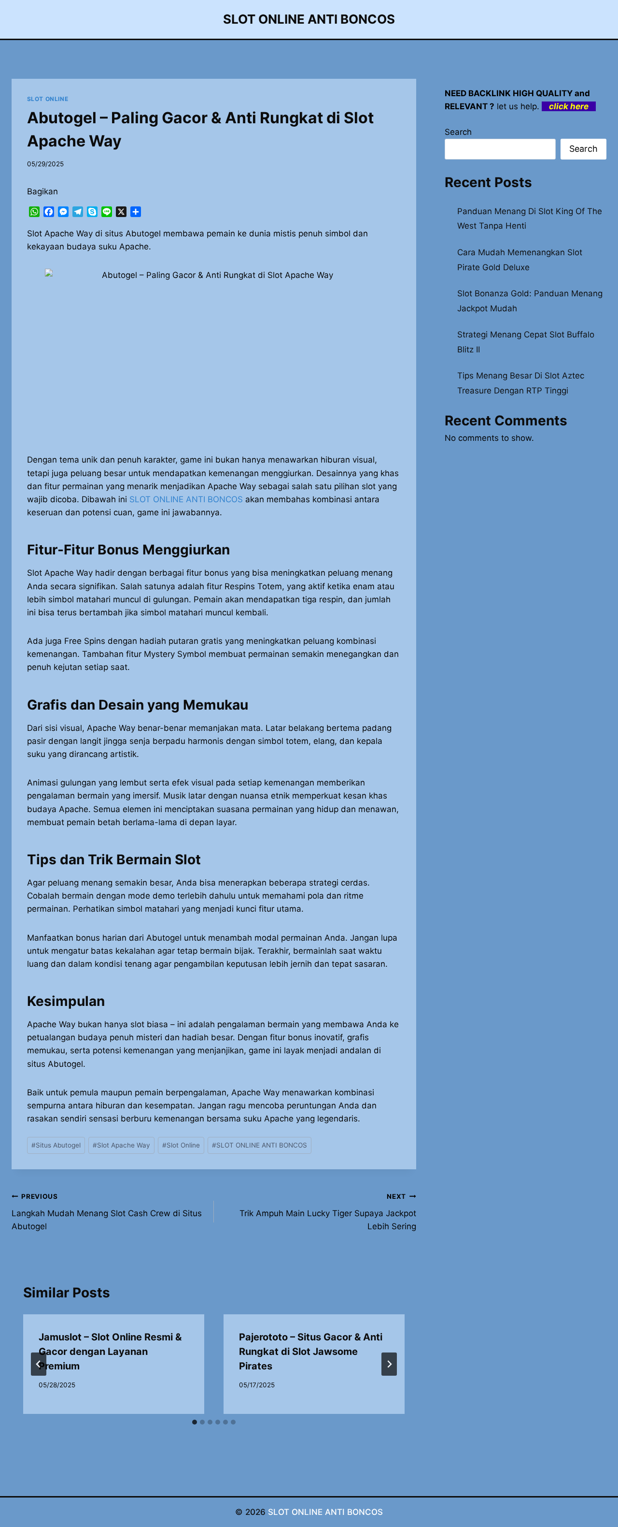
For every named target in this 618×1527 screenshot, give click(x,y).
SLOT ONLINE (48, 98)
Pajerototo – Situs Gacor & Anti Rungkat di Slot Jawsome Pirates (310, 1351)
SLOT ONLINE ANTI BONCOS (259, 1145)
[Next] (389, 1364)
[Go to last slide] (38, 1364)
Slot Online (181, 1145)
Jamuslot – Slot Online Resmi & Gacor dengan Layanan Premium (110, 1351)
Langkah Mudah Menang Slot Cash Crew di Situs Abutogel (107, 1212)
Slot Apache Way (121, 1145)
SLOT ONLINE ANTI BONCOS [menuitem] (186, 499)
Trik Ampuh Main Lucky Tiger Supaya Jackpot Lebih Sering (327, 1212)
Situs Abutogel (56, 1145)
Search (458, 132)
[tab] (194, 1422)
